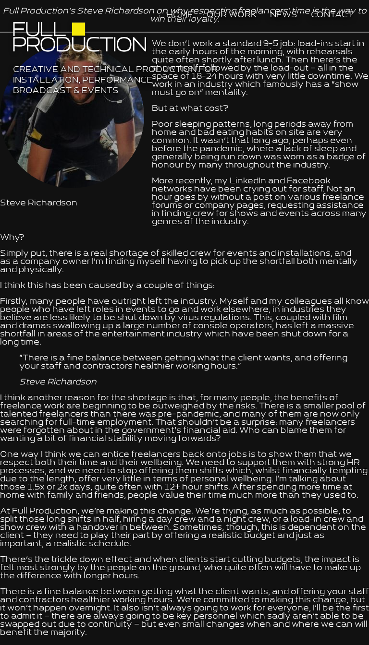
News (283, 15)
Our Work (232, 15)
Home (179, 15)
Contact (332, 15)
